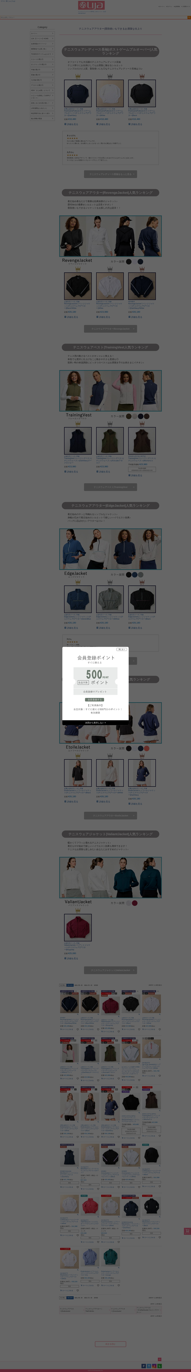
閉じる (121, 649)
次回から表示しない (95, 723)
